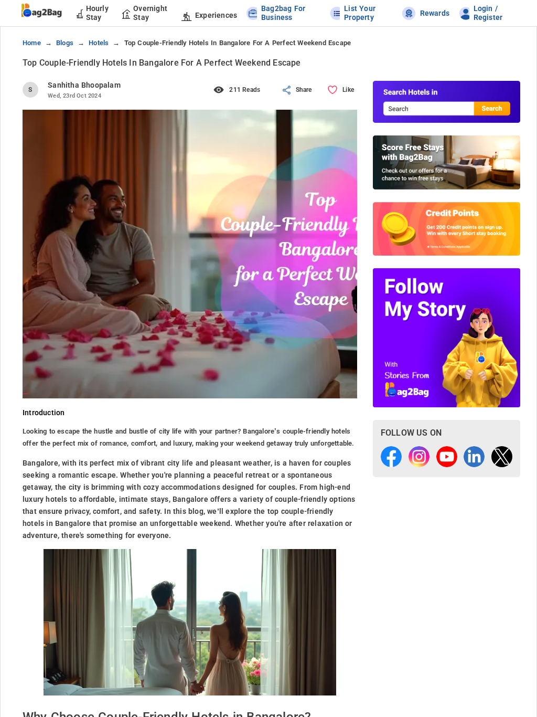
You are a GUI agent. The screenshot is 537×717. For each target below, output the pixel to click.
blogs (64, 43)
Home (32, 43)
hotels (99, 43)
